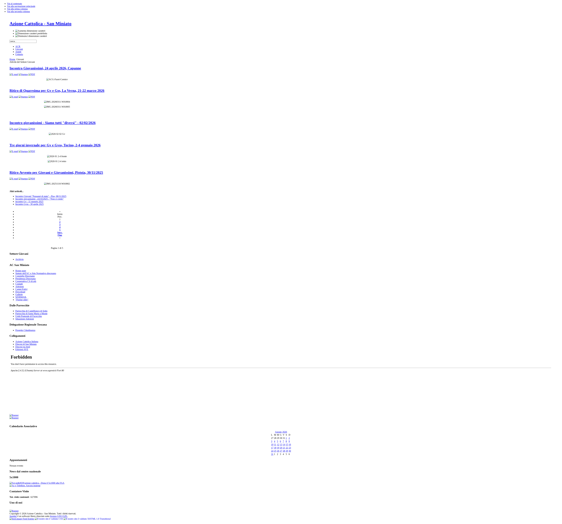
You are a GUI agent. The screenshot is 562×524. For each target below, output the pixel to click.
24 (272, 451)
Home (12, 59)
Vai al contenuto (14, 3)
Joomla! (13, 516)
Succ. (59, 232)
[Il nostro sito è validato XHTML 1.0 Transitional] (87, 519)
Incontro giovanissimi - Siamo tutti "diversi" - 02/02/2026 (53, 123)
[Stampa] (23, 74)
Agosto (278, 432)
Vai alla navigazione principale (21, 6)
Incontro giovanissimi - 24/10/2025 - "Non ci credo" (39, 199)
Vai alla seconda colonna (18, 11)
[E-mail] (14, 74)
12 (278, 444)
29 (287, 451)
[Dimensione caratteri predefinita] (31, 33)
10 (272, 444)
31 (272, 454)
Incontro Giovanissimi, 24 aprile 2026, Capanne (45, 68)
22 (287, 447)
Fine (60, 235)
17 (272, 447)
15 (287, 444)
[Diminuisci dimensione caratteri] (31, 36)
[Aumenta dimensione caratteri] (30, 31)
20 (281, 447)
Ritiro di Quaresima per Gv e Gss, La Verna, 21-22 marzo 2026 (57, 90)
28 (284, 451)
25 (275, 451)
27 (281, 451)
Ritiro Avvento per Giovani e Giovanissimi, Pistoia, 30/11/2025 (56, 172)
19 (278, 447)
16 (290, 444)
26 (278, 451)
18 (275, 447)
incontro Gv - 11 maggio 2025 (29, 201)
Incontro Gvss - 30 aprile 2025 (29, 204)
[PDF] (31, 74)
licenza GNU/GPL (58, 516)
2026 (284, 432)
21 (284, 447)
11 (275, 444)
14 (284, 444)
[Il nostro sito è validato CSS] (49, 519)
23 (290, 447)
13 (281, 444)
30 (290, 451)
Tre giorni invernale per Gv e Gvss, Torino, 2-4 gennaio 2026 (55, 145)
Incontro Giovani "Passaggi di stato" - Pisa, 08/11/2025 (40, 196)
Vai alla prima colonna (17, 9)
